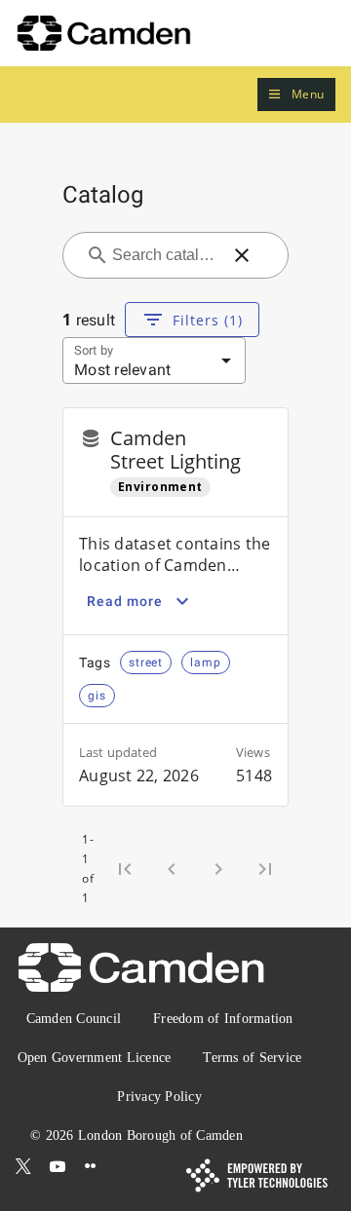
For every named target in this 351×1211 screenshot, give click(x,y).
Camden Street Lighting (176, 449)
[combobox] (163, 255)
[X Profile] (23, 1166)
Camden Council (74, 1018)
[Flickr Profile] (90, 1166)
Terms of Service (252, 1057)
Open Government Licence (95, 1057)
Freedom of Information (223, 1018)
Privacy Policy (159, 1096)
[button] (296, 95)
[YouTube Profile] (57, 1166)
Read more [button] (125, 601)
